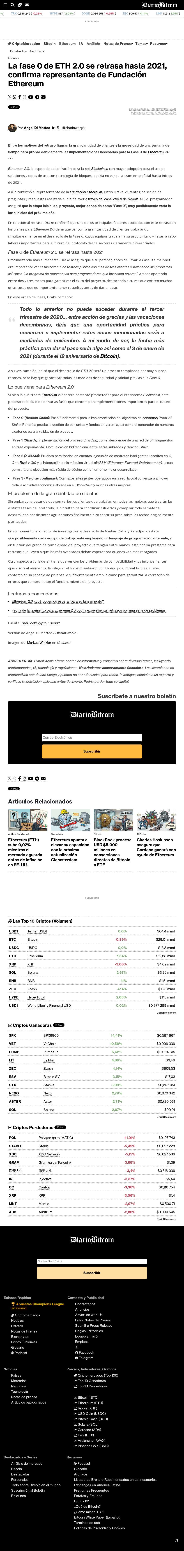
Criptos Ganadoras (32, 1025)
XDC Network (49, 1154)
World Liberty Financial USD (49, 1005)
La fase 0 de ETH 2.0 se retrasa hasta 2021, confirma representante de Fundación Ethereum (87, 74)
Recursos (158, 43)
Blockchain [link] (99, 168)
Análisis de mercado (19, 834)
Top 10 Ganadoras (91, 1381)
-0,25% (78, 13)
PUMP (14, 1052)
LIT (11, 1060)
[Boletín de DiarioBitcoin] (44, 97)
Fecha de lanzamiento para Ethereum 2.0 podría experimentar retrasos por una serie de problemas (88, 610)
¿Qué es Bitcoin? (87, 1506)
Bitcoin (49, 43)
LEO (158, 13)
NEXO (14, 1093)
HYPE (23, 13)
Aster (47, 1101)
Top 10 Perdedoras (92, 1386)
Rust (23, 462)
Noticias (17, 1320)
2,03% (38, 13)
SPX (12, 1035)
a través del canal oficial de (106, 199)
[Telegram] (38, 97)
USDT (14, 931)
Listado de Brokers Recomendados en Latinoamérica (115, 1479)
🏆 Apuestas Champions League (37, 1306)
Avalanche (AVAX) (91, 1440)
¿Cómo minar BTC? (89, 1512)
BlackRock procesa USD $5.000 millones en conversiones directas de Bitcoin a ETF (113, 852)
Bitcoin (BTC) (87, 1397)
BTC (12, 939)
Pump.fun (50, 1052)
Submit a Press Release (93, 1325)
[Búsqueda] (14, 5)
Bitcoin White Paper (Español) (97, 1517)
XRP (12, 964)
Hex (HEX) (85, 1435)
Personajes (20, 1479)
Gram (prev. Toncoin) (55, 1162)
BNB (12, 981)
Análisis (93, 43)
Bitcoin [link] (108, 356)
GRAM (14, 1162)
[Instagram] (25, 97)
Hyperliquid (36, 997)
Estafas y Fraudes (88, 1496)
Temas (140, 43)
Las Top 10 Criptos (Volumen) (42, 921)
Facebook (86, 1352)
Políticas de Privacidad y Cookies (99, 1528)
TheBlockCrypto (34, 623)
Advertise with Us (89, 1315)
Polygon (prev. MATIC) (56, 1138)
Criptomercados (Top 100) (97, 1375)
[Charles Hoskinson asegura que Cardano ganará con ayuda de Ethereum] (156, 821)
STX (12, 1085)
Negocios (18, 1386)
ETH (12, 956)
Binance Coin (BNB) (93, 1446)
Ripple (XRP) (87, 1408)
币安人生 (16, 1171)
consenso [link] (150, 418)
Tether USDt (37, 931)
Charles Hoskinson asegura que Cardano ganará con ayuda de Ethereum (156, 847)
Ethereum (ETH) (90, 1403)
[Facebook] (20, 97)
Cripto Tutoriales (24, 1342)
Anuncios (82, 1309)
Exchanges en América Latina (97, 1485)
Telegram (85, 1358)
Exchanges (19, 1336)
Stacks (48, 1085)
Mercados (19, 1381)
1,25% (143, 13)
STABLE (15, 1146)
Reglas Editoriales (89, 1331)
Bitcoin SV (51, 1077)
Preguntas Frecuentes (91, 1490)
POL (12, 1138)
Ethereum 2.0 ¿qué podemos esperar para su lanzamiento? (58, 601)
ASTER (15, 1101)
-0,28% (6, 13)
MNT (13, 1204)
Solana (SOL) (87, 1424)
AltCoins (141, 834)
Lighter (49, 1060)
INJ (12, 1179)
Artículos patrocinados (28, 1402)
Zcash (32, 989)
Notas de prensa (24, 1397)
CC (11, 1187)
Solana (32, 972)
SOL (12, 972)
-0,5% (173, 13)
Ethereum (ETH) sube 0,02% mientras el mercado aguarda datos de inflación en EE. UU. (25, 852)
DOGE (54, 13)
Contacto (18, 51)
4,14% (112, 13)
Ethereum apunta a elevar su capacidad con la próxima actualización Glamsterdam (70, 850)
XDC (13, 1154)
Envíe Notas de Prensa (93, 1320)
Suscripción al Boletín (28, 1490)
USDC (14, 948)
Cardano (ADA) (89, 1430)
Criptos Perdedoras (32, 1127)
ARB (12, 1212)
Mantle (44, 1204)
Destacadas (20, 1474)
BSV (12, 1077)
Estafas (17, 1326)
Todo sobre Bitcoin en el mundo (36, 1485)
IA (81, 43)
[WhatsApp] (15, 97)
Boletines (18, 1496)
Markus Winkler (39, 642)
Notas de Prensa (118, 43)
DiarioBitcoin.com (166, 1012)
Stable (44, 1146)
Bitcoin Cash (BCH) (92, 1419)
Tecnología (19, 1391)
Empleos (82, 1342)
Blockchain (57, 834)
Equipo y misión (87, 1336)
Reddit (133, 199)
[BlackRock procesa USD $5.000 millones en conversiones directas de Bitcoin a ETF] (113, 821)
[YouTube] (31, 97)
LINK (128, 13)
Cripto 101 (81, 1501)
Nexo (47, 1093)
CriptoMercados (25, 43)
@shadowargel (73, 128)
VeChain (49, 1044)
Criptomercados (27, 1315)
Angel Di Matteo (37, 128)
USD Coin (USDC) (91, 1413)
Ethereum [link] (156, 152)
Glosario (17, 1347)
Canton (44, 1187)
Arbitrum (45, 1212)
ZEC (94, 13)
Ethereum (67, 43)
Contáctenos (85, 1304)
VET (12, 1044)
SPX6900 (51, 1035)
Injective (45, 1179)
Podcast (20, 1353)
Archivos (36, 51)
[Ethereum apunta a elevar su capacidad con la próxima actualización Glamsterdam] (70, 821)
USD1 (13, 1005)
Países (16, 1375)
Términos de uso (87, 1523)
